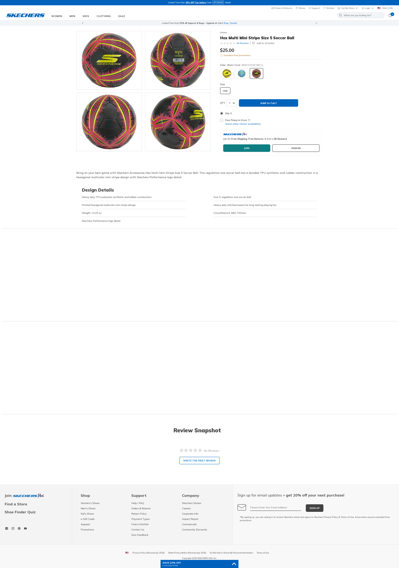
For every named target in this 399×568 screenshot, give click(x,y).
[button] (368, 8)
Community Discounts (194, 529)
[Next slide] (316, 23)
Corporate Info (190, 513)
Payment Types (140, 518)
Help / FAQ (137, 503)
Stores (301, 8)
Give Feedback (139, 534)
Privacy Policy (331, 517)
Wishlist (330, 8)
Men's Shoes (88, 508)
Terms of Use (347, 517)
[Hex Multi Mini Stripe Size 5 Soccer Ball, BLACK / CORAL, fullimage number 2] (109, 122)
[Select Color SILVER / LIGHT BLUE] (241, 73)
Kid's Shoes (87, 513)
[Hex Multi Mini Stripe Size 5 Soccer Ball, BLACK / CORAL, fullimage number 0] (109, 60)
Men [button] (72, 16)
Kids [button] (86, 16)
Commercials (189, 524)
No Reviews (243, 43)
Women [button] (56, 16)
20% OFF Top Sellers (196, 2)
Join (9, 496)
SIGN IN (295, 148)
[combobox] (360, 15)
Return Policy (139, 513)
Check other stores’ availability (243, 123)
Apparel (85, 524)
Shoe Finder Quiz (20, 512)
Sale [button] (121, 16)
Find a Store (16, 504)
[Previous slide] (82, 23)
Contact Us (137, 529)
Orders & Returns (283, 8)
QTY (222, 102)
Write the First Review (199, 460)
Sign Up (315, 508)
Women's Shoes (90, 503)
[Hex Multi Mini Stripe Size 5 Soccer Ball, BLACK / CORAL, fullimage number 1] (178, 60)
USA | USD (387, 8)
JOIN (246, 148)
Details (233, 23)
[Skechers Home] (25, 15)
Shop (226, 23)
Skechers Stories (191, 503)
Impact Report (190, 518)
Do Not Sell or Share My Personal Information (231, 552)
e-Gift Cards (88, 518)
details (228, 2)
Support (315, 8)
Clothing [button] (104, 16)
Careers (186, 508)
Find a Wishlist (140, 524)
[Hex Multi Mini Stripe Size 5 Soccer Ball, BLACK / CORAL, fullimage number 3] (178, 122)
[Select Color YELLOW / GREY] (227, 73)
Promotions (87, 529)
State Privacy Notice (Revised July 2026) (187, 552)
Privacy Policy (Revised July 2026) (148, 552)
